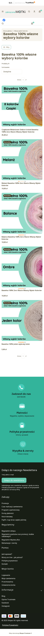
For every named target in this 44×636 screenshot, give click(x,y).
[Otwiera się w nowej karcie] (4, 20)
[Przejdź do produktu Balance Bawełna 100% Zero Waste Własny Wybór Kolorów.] (22, 213)
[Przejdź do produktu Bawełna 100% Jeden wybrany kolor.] (22, 320)
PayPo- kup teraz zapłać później (14, 520)
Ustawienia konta (8, 585)
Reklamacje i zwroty (9, 543)
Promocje (5, 503)
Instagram (6, 606)
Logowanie (6, 575)
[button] (3, 11)
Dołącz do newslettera (14, 480)
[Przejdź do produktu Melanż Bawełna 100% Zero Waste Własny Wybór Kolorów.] (22, 159)
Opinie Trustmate (8, 599)
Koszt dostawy (7, 516)
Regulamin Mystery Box (11, 540)
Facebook (5, 603)
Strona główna (7, 31)
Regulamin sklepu (9, 531)
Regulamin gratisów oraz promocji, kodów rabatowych (18, 535)
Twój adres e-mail (8, 475)
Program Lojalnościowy (11, 510)
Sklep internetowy (19, 633)
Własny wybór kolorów (21, 31)
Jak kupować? (7, 554)
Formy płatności (8, 513)
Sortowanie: (6, 67)
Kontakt (5, 564)
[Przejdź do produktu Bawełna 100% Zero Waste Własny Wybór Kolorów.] (22, 266)
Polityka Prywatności (10, 625)
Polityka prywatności (10, 561)
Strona (19, 80)
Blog (3, 596)
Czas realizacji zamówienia (12, 506)
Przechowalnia (7, 582)
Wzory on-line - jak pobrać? (12, 557)
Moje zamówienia (8, 578)
